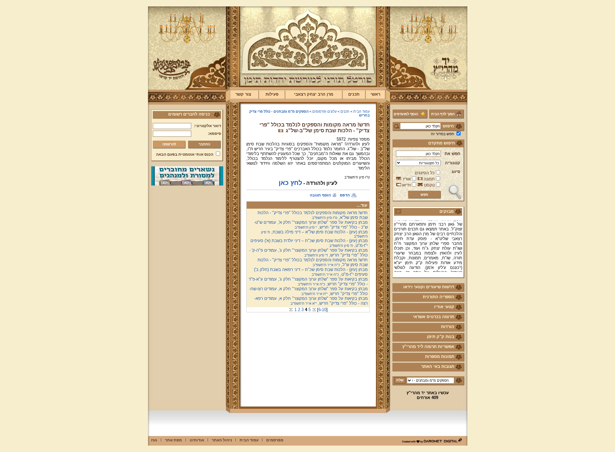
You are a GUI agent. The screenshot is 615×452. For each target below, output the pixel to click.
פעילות (272, 94)
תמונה (429, 179)
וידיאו (406, 185)
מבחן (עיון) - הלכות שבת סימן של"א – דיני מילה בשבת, (314, 234)
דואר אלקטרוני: (207, 126)
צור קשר (243, 94)
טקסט (429, 185)
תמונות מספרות (439, 356)
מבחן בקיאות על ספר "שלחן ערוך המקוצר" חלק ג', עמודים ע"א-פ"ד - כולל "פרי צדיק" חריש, (308, 281)
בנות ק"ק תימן (440, 336)
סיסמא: (214, 133)
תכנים (353, 94)
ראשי (375, 94)
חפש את (452, 153)
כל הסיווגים (425, 172)
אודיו (407, 179)
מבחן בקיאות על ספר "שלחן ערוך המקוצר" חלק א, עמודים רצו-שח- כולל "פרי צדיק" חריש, (308, 291)
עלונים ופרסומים (324, 111)
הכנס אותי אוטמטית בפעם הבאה (184, 154)
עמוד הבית (361, 111)
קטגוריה (452, 163)
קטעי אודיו (444, 306)
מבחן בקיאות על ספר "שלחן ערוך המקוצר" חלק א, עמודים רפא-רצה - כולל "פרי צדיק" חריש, (311, 301)
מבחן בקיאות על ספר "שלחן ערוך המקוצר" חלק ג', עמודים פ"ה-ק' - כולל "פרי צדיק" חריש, (308, 252)
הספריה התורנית (438, 296)
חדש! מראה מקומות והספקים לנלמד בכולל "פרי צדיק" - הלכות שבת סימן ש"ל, (313, 262)
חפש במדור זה (442, 134)
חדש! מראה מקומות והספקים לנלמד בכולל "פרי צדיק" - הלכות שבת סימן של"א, (313, 215)
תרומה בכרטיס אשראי (433, 316)
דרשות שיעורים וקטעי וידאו (428, 286)
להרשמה (169, 144)
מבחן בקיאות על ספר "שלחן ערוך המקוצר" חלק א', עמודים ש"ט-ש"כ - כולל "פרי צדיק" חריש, (311, 225)
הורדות (447, 326)
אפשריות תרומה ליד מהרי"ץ (428, 346)
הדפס (345, 195)
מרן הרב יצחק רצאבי (313, 94)
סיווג (456, 171)
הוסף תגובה (320, 195)
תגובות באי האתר (437, 366)
